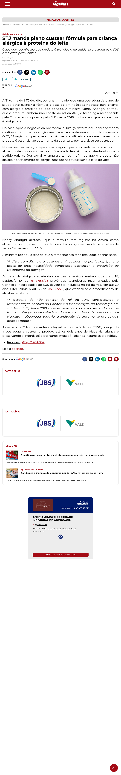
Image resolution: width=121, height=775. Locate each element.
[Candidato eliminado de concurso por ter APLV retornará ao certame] (13, 473)
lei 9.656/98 (39, 280)
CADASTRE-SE (81, 508)
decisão (17, 349)
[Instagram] (60, 537)
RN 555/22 (55, 289)
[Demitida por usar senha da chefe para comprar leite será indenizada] (13, 456)
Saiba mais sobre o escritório (60, 555)
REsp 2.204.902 (33, 342)
